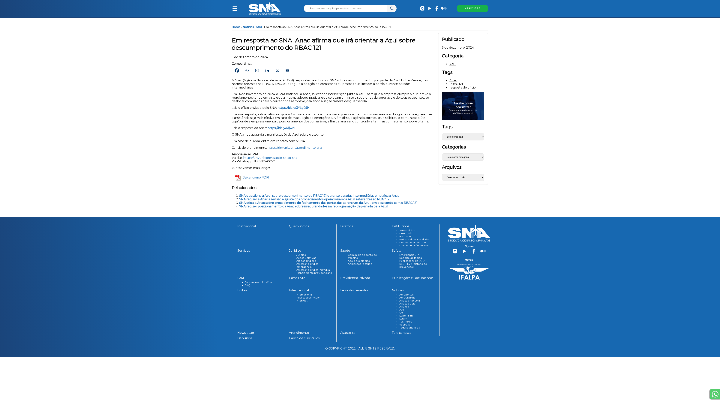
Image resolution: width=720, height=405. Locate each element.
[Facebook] (237, 70)
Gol (401, 312)
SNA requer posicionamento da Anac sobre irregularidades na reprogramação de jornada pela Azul (313, 206)
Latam (403, 318)
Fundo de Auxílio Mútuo (259, 282)
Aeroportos (406, 294)
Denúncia (244, 338)
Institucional (246, 226)
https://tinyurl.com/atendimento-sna (295, 147)
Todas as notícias (409, 327)
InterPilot (302, 300)
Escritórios (405, 236)
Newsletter (245, 332)
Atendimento (299, 332)
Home (236, 27)
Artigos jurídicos (306, 260)
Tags (447, 126)
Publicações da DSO (412, 260)
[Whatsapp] (247, 70)
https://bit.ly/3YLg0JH (294, 108)
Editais (242, 290)
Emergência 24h (409, 254)
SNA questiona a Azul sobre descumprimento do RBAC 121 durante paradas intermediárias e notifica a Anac (319, 195)
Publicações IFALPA (308, 297)
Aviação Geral (407, 303)
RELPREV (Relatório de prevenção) (413, 265)
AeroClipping (407, 297)
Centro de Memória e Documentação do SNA (414, 244)
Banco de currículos (304, 338)
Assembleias (407, 230)
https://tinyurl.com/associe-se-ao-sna (270, 158)
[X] (277, 70)
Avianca (404, 306)
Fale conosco (401, 332)
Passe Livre (297, 278)
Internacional (304, 294)
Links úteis (405, 233)
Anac (453, 80)
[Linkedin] (267, 70)
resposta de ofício (462, 87)
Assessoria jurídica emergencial (307, 265)
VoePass (404, 324)
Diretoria (346, 226)
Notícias (248, 27)
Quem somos (299, 226)
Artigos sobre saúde (360, 263)
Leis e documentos (354, 290)
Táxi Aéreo (405, 321)
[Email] (287, 70)
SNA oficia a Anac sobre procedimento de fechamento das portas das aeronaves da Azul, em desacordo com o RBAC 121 (328, 203)
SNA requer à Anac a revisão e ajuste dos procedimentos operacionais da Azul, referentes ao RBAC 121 (315, 199)
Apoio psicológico (359, 260)
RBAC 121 (456, 84)
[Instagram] (257, 70)
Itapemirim (406, 315)
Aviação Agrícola (409, 300)
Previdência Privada (355, 278)
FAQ (247, 285)
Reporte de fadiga (410, 257)
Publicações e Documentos (412, 278)
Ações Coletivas (306, 257)
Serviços (243, 250)
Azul (259, 27)
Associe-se (347, 332)
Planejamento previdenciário (314, 272)
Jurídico (301, 254)
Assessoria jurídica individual (313, 269)
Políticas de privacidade (414, 239)
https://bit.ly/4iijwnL (282, 128)
